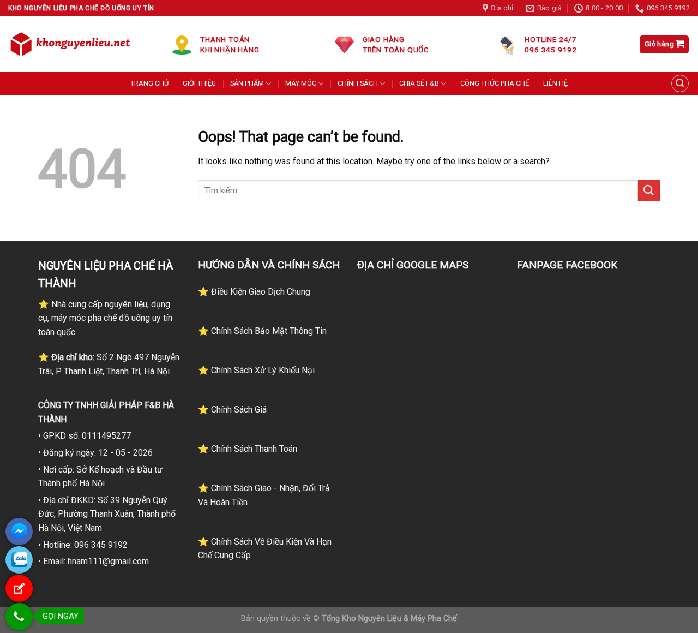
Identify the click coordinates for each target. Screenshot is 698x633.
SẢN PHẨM (247, 83)
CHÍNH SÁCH (358, 83)
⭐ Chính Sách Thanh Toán (247, 449)
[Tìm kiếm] (680, 83)
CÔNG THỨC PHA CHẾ (494, 83)
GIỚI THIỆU (199, 83)
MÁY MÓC (300, 83)
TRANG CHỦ (149, 83)
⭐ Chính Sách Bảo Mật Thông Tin (262, 331)
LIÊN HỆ (555, 83)
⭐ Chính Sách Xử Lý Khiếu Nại (256, 370)
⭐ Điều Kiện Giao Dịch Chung (254, 291)
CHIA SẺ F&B (419, 83)
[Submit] (649, 190)
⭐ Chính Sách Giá (232, 409)
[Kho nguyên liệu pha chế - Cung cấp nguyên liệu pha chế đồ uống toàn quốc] (72, 44)
